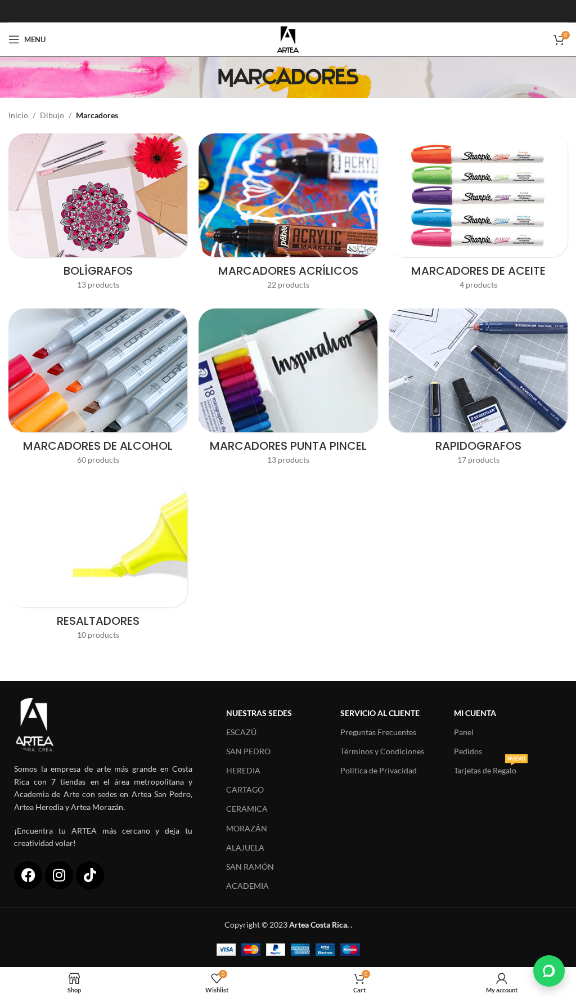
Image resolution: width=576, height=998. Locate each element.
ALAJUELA (245, 847)
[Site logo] (288, 38)
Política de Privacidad (378, 770)
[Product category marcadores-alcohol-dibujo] (97, 390)
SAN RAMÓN (250, 866)
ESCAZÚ (241, 732)
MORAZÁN (246, 828)
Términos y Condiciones (382, 751)
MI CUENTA (475, 713)
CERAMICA (247, 808)
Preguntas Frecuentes (378, 732)
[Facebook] (28, 875)
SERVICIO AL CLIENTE (380, 713)
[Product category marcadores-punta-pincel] (288, 390)
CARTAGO (245, 789)
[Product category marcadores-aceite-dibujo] (478, 215)
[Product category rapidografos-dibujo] (478, 390)
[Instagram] (59, 875)
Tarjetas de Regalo (489, 768)
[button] (549, 971)
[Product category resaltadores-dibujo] (97, 565)
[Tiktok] (90, 875)
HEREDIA (243, 770)
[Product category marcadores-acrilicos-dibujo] (288, 215)
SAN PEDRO (248, 751)
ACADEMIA (247, 885)
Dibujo (52, 115)
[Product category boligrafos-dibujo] (97, 215)
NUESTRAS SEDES (259, 713)
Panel (464, 732)
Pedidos (468, 751)
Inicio (18, 115)
